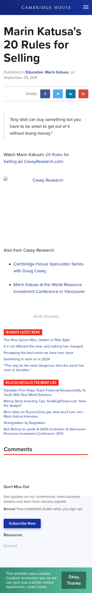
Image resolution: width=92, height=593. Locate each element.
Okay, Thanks (74, 580)
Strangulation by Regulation (24, 423)
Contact (10, 545)
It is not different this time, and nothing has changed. (43, 346)
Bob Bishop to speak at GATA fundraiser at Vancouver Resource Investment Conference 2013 (45, 431)
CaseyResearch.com (43, 161)
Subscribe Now (22, 523)
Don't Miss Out (43, 497)
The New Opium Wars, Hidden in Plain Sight (37, 340)
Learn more (36, 586)
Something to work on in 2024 (27, 359)
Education (34, 72)
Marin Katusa (56, 72)
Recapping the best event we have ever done (38, 353)
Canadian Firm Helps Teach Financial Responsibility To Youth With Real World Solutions (45, 392)
